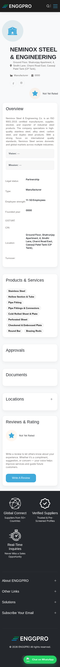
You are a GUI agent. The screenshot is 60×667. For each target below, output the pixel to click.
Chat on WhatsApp (43, 659)
